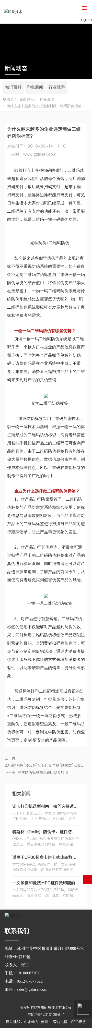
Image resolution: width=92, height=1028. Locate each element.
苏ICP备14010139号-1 (46, 1014)
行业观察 (57, 87)
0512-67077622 (30, 981)
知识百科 (13, 87)
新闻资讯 (26, 100)
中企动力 (31, 1021)
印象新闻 (35, 87)
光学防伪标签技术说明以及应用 (43, 772)
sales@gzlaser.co (30, 989)
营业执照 (60, 1021)
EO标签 (79, 1021)
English (85, 19)
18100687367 (28, 973)
